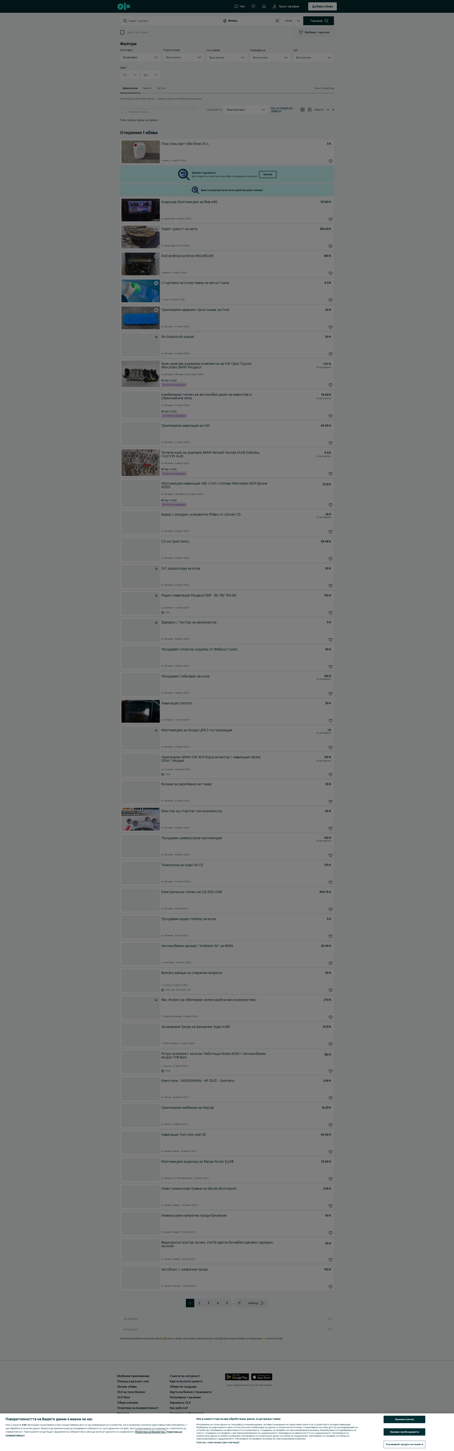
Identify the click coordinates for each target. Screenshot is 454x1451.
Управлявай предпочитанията (404, 1444)
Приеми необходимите (404, 1431)
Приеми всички (404, 1419)
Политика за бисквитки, (151, 1431)
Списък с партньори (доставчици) (217, 1442)
